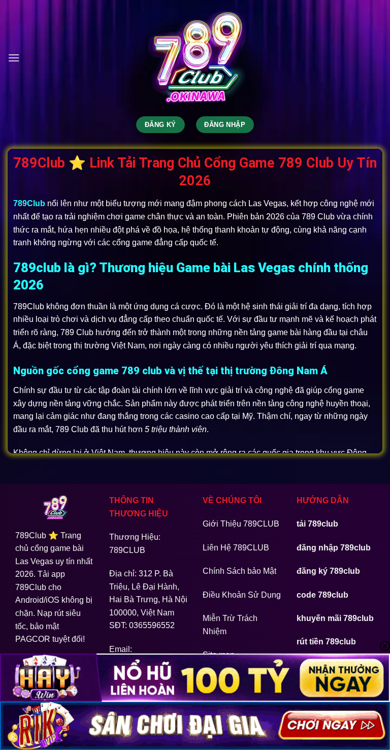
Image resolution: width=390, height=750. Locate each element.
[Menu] (14, 57)
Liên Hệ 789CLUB (236, 547)
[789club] (195, 58)
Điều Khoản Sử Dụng (242, 595)
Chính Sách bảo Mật (239, 571)
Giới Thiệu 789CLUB (241, 523)
